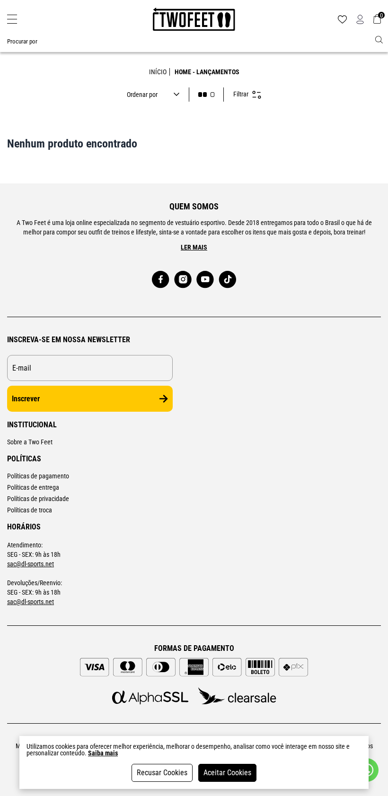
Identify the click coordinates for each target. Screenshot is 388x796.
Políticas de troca (29, 510)
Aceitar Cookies (227, 772)
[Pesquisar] (379, 39)
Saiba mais (103, 753)
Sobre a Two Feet (30, 442)
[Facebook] (160, 279)
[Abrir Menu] (12, 19)
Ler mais (194, 247)
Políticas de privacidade (38, 498)
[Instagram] (183, 279)
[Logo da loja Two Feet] (194, 19)
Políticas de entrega (33, 487)
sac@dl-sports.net (30, 564)
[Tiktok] (227, 279)
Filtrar (240, 94)
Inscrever (26, 398)
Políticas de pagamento (38, 476)
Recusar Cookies (162, 772)
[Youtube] (205, 279)
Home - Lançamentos (207, 72)
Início (158, 72)
